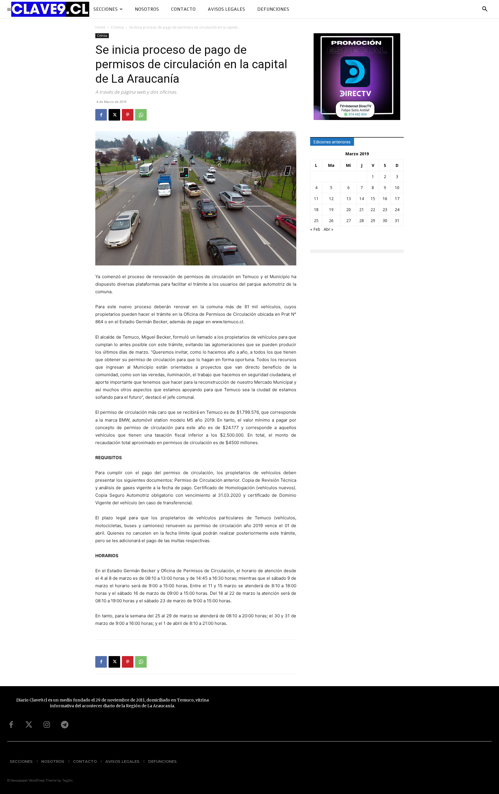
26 (331, 220)
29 (372, 220)
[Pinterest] (127, 115)
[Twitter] (29, 725)
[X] (114, 115)
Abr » (328, 229)
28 (361, 220)
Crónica (117, 27)
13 (348, 198)
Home (100, 27)
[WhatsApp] (141, 115)
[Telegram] (64, 725)
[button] (485, 9)
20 (348, 209)
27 (348, 220)
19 (331, 209)
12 (331, 198)
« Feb (315, 229)
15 (372, 198)
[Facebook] (101, 115)
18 (316, 209)
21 (361, 209)
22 (372, 209)
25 (316, 220)
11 (316, 198)
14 (361, 198)
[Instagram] (47, 725)
